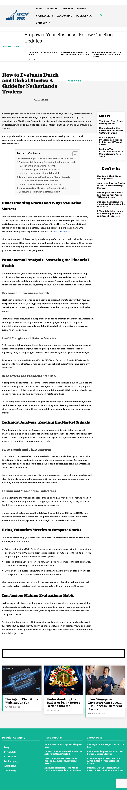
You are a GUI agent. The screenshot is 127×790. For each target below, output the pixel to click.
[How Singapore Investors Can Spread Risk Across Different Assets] (105, 680)
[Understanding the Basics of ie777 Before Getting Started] (63, 680)
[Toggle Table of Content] (73, 153)
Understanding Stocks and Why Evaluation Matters (45, 158)
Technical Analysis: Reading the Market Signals (44, 177)
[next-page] (34, 59)
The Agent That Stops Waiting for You (42, 53)
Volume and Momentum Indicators (42, 184)
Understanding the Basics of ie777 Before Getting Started (74, 53)
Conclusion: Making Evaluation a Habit (39, 191)
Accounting (74, 81)
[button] (101, 15)
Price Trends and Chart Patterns (41, 180)
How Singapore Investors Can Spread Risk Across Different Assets (106, 54)
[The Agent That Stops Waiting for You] (22, 680)
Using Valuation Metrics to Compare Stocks (42, 188)
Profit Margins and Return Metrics (42, 169)
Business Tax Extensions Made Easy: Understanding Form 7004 (111, 153)
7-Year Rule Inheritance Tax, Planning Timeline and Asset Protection (110, 214)
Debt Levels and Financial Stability (43, 173)
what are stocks (61, 231)
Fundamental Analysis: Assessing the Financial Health (48, 162)
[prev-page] (29, 59)
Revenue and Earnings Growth (40, 165)
